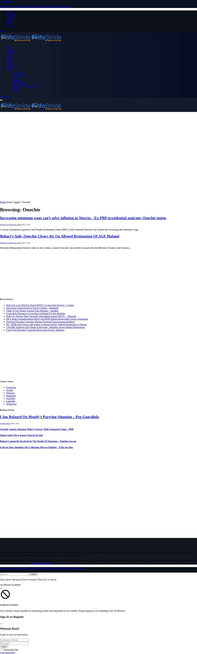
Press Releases (19, 83)
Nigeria (9, 58)
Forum (9, 22)
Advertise (11, 14)
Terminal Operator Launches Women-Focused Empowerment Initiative (40, 321)
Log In (4, 646)
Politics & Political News (11, 225)
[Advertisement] (98, 134)
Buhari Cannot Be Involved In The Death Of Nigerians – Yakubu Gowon (38, 441)
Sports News (5, 423)
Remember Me (11, 649)
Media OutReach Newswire (26, 85)
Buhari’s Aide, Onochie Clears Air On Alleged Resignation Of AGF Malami (59, 236)
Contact (10, 25)
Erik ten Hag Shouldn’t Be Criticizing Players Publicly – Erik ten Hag (36, 447)
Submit (33, 574)
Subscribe (5, 96)
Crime (9, 55)
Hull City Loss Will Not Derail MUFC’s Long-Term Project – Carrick (40, 305)
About (9, 11)
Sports (9, 63)
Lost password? (7, 652)
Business (10, 50)
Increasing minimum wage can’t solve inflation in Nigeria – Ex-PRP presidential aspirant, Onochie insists (83, 218)
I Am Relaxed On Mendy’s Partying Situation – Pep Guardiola (49, 417)
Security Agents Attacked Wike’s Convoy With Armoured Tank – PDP (37, 429)
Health (15, 77)
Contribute (11, 17)
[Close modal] (1, 588)
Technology (12, 66)
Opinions (16, 80)
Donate (9, 20)
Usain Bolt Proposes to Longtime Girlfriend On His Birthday (35, 313)
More (8, 69)
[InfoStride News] (31, 42)
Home (9, 47)
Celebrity (10, 52)
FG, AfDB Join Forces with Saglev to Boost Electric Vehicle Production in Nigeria (46, 324)
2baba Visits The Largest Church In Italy (21, 435)
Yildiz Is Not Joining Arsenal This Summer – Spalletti (32, 310)
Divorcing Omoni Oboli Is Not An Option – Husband (32, 308)
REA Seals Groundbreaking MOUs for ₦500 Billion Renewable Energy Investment (47, 319)
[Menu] (1, 100)
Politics (9, 61)
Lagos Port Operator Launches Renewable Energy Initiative (35, 330)
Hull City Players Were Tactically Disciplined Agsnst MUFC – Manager (41, 316)
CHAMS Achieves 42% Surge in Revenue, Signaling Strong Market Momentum (45, 327)
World (15, 88)
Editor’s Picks (19, 74)
